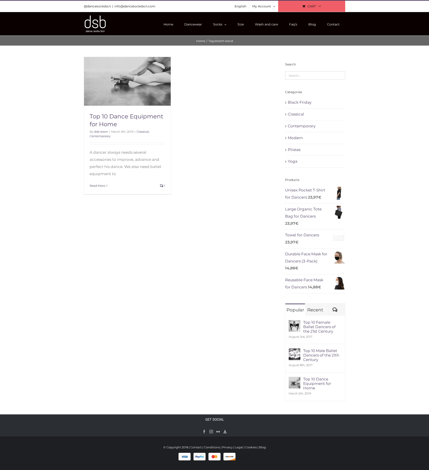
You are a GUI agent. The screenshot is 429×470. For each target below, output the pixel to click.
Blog (262, 447)
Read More (97, 185)
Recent (315, 310)
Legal (239, 447)
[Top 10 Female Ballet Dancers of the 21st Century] (294, 323)
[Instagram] (211, 431)
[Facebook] (204, 431)
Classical (143, 131)
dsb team (101, 131)
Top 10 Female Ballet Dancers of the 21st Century (319, 327)
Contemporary (100, 136)
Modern (295, 138)
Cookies (251, 447)
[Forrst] (225, 431)
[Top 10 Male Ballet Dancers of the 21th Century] (294, 352)
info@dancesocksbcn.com (134, 6)
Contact (196, 447)
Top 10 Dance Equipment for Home (317, 383)
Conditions (212, 447)
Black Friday (299, 102)
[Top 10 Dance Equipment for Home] (294, 380)
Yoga (292, 161)
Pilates (294, 149)
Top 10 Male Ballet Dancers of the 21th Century (321, 355)
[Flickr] (218, 431)
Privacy (227, 447)
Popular (295, 310)
